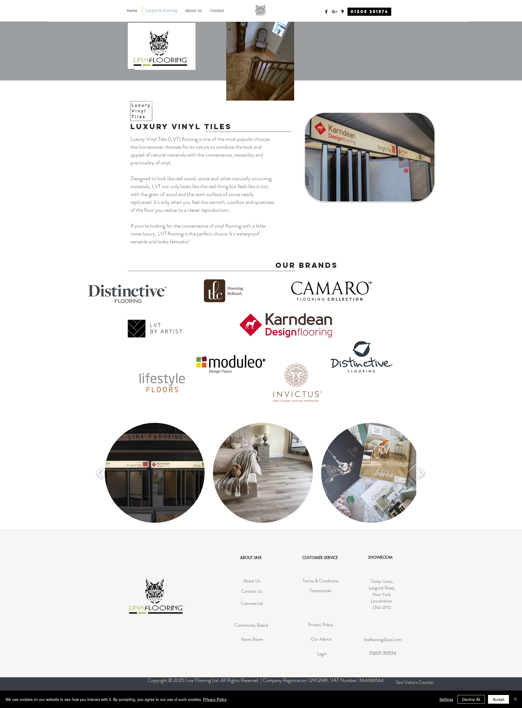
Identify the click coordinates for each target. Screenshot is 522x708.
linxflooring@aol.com (383, 639)
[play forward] (421, 473)
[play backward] (100, 473)
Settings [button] (446, 699)
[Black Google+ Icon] (334, 11)
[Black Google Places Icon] (342, 11)
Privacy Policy (215, 699)
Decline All (471, 699)
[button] (155, 473)
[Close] (515, 699)
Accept (498, 699)
